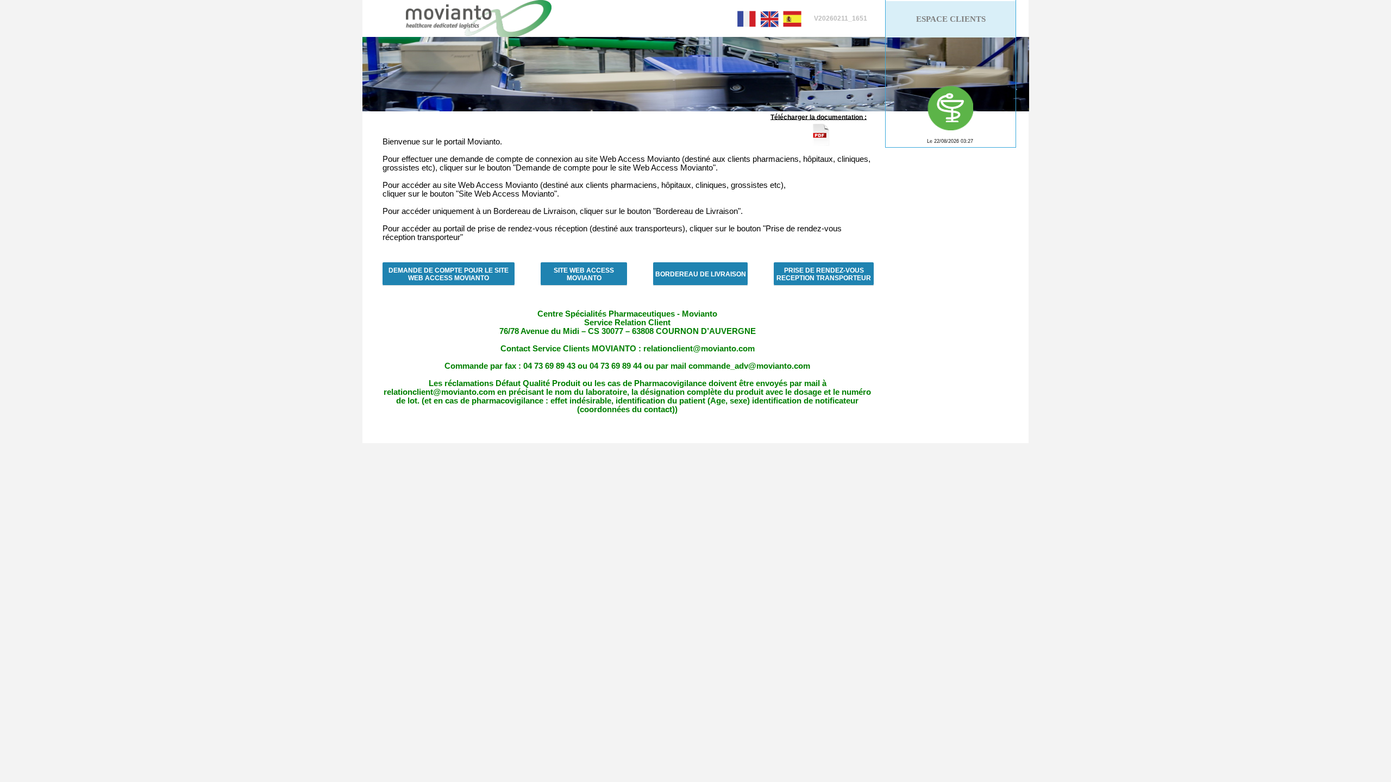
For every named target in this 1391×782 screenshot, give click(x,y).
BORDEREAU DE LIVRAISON (700, 274)
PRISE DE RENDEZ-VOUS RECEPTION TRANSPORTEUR (823, 274)
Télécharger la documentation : (818, 117)
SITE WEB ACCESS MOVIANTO (584, 274)
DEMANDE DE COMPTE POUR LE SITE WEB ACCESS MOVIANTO (449, 274)
